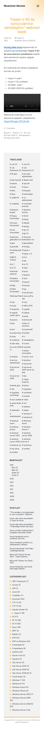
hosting (26, 247)
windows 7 (28, 414)
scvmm (27, 133)
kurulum (27, 285)
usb (12, 389)
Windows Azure (26, 422)
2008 (12, 500)
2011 (11, 489)
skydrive (27, 360)
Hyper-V (20, 38)
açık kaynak (16, 180)
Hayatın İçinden (20, 609)
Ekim (13, 467)
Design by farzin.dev (23, 720)
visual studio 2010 (15, 404)
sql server (28, 364)
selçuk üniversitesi (26, 352)
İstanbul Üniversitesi (14, 279)
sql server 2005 (14, 368)
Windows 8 (18, 684)
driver (26, 216)
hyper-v (8, 133)
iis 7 (13, 264)
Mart (13, 470)
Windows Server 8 (21, 710)
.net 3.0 (14, 164)
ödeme (26, 313)
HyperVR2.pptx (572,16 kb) (16, 121)
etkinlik (26, 223)
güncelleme (28, 243)
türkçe (26, 385)
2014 (12, 479)
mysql (13, 306)
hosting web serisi (12, 138)
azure (13, 187)
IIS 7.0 (16, 620)
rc (24, 336)
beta (13, 190)
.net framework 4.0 (28, 169)
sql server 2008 (14, 377)
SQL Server (18, 662)
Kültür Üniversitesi (14, 290)
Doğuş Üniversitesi (14, 217)
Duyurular (18, 599)
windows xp (16, 445)
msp (13, 302)
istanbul (27, 275)
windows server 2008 (27, 434)
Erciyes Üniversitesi (14, 224)
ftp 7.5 (26, 233)
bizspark (27, 190)
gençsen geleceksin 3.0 (16, 238)
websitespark (15, 416)
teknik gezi (15, 385)
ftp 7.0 (26, 230)
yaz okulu (15, 449)
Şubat (14, 473)
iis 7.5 (13, 268)
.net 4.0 (27, 164)
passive (14, 320)
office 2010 (28, 306)
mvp (25, 302)
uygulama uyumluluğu (14, 394)
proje (13, 336)
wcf (25, 403)
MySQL (16, 634)
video (26, 400)
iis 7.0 (26, 264)
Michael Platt (16, 296)
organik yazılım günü (15, 314)
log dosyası (28, 292)
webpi (26, 410)
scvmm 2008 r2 (11, 135)
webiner (27, 407)
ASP (15, 588)
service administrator (15, 361)
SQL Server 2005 (20, 666)
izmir (25, 278)
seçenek (27, 347)
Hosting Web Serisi (13, 47)
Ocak (14, 475)
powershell (28, 329)
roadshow (15, 340)
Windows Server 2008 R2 (25, 41)
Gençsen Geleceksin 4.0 (28, 238)
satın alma (15, 343)
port (13, 329)
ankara (14, 183)
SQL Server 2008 (20, 669)
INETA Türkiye (13, 258)
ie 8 (25, 257)
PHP (16, 638)
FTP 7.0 (16, 602)
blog (13, 194)
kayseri (26, 282)
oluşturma (15, 309)
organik (27, 309)
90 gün (14, 174)
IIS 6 (15, 617)
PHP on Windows (21, 641)
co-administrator (27, 199)
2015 (14, 470)
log (25, 289)
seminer (14, 357)
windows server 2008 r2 (16, 440)
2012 (11, 486)
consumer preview (27, 205)
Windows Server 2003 (22, 694)
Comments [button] (11, 128)
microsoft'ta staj (27, 297)
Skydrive (17, 659)
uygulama (27, 389)
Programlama (19, 648)
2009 (12, 496)
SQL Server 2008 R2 (21, 673)
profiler (26, 333)
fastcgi (26, 226)
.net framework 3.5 (15, 169)
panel (26, 316)
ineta (26, 268)
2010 (12, 493)
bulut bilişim (28, 194)
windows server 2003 (15, 434)
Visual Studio (19, 677)
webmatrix (15, 410)
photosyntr (28, 320)
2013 (11, 482)
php (13, 323)
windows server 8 (26, 440)
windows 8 (28, 417)
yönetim (14, 452)
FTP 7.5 (16, 606)
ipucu (26, 271)
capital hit (15, 198)
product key (16, 333)
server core (28, 357)
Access (16, 585)
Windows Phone (20, 691)
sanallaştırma (25, 135)
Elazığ (26, 219)
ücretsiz (27, 396)
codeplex (15, 204)
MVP (15, 631)
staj (25, 376)
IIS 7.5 (16, 624)
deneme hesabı (14, 211)
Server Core (18, 655)
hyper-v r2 (18, 133)
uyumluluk (28, 393)
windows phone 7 (26, 428)
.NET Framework (20, 581)
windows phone (14, 428)
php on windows (25, 324)
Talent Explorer (25, 380)
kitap (13, 285)
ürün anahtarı (16, 400)
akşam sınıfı (28, 180)
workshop (28, 445)
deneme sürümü (26, 211)
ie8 (25, 261)
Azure (26, 187)
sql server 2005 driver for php (28, 369)
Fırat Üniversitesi (14, 231)
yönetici (27, 449)
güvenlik (14, 247)
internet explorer (13, 272)
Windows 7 (18, 680)
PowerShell (18, 645)
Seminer (17, 652)
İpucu (16, 627)
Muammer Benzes (14, 5)
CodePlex (17, 595)
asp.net (26, 183)
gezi (13, 243)
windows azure (14, 422)
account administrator (27, 175)
